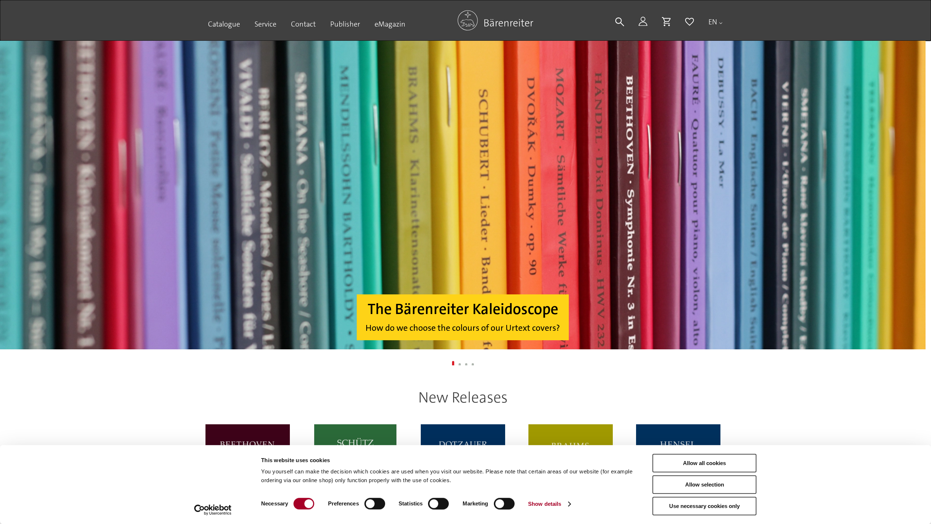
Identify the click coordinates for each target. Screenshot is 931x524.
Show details (544, 504)
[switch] (374, 503)
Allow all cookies (704, 463)
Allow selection (704, 484)
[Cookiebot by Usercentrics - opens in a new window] (213, 509)
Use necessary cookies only (704, 506)
